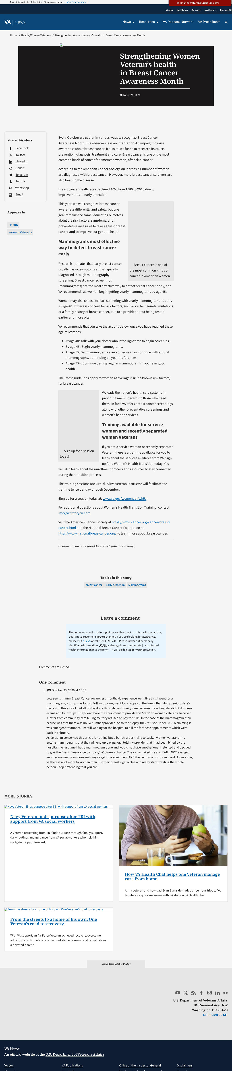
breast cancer (94, 585)
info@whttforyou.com (74, 513)
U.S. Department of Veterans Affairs (74, 1054)
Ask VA (87, 641)
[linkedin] (217, 993)
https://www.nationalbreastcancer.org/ (87, 533)
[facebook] (201, 993)
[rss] (193, 993)
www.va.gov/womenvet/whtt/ (124, 498)
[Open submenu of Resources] (156, 22)
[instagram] (209, 993)
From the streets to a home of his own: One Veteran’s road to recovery (53, 921)
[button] (226, 22)
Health (13, 225)
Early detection (115, 585)
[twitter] (185, 993)
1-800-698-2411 (215, 1015)
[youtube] (177, 993)
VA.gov (8, 1065)
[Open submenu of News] (132, 22)
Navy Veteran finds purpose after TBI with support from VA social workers (52, 819)
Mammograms (137, 585)
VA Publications (72, 1065)
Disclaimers (184, 1065)
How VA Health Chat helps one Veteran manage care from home (172, 876)
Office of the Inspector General (140, 1065)
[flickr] (225, 993)
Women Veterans (20, 232)
